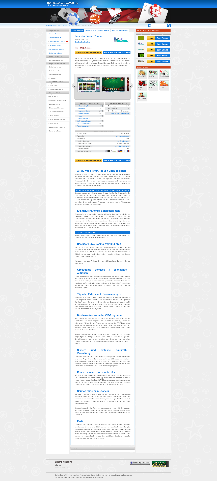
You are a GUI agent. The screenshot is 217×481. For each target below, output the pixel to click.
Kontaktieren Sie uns (62, 468)
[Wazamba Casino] (141, 39)
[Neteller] (108, 151)
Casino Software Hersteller (57, 119)
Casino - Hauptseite (55, 34)
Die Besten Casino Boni (56, 60)
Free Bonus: (112, 111)
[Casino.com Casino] (141, 62)
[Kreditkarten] (119, 151)
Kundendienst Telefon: (85, 144)
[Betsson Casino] (141, 51)
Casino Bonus (90, 30)
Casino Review (77, 30)
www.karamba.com (81, 39)
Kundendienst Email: (84, 146)
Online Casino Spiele (55, 53)
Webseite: (80, 136)
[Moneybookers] (106, 151)
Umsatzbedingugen (84, 123)
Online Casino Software (56, 71)
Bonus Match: (113, 108)
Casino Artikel (53, 85)
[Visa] (121, 151)
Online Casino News (55, 67)
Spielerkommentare (120, 30)
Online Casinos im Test (65, 26)
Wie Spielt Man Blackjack (56, 111)
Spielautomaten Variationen (57, 127)
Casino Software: (83, 141)
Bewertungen (103, 30)
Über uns (58, 465)
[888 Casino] (141, 56)
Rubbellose (52, 78)
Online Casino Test (55, 37)
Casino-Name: (82, 133)
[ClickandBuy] (111, 151)
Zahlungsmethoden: (84, 151)
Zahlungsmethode (54, 104)
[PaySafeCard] (123, 151)
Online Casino (51, 26)
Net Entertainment (123, 141)
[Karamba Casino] (141, 45)
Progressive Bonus (83, 111)
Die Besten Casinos (55, 45)
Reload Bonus (53, 96)
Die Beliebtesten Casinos (56, 49)
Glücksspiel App (54, 123)
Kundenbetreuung (83, 118)
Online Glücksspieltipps (56, 89)
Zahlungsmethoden (55, 74)
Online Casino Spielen (65, 3)
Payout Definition (54, 115)
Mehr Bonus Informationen (120, 113)
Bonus (79, 116)
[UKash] (126, 151)
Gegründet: (81, 139)
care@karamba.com (122, 146)
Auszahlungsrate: (83, 149)
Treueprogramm (83, 126)
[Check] (115, 151)
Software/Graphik (83, 106)
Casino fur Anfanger (55, 131)
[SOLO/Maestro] (128, 151)
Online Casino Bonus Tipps (57, 100)
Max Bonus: (112, 106)
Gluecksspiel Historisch (56, 108)
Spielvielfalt (81, 108)
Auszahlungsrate (83, 113)
